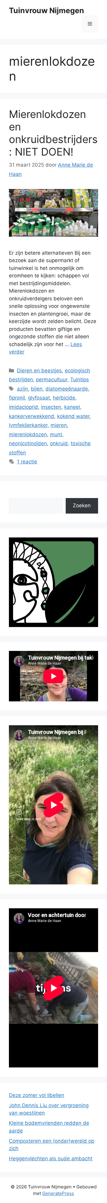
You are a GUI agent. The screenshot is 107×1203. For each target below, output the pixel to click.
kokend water (73, 416)
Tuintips (79, 379)
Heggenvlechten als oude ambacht (50, 1158)
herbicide (64, 398)
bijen (37, 389)
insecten (51, 407)
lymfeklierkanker (28, 425)
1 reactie (27, 462)
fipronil (17, 398)
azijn (22, 389)
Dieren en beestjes (39, 371)
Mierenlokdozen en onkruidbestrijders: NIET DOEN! (53, 133)
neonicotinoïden (28, 443)
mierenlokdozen (28, 434)
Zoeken (82, 505)
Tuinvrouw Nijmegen (46, 10)
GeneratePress (58, 1193)
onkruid (59, 443)
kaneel (72, 407)
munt (56, 434)
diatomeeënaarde (66, 389)
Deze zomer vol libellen (36, 1095)
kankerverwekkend (31, 416)
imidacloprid (23, 407)
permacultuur (51, 379)
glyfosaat (39, 398)
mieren (59, 425)
